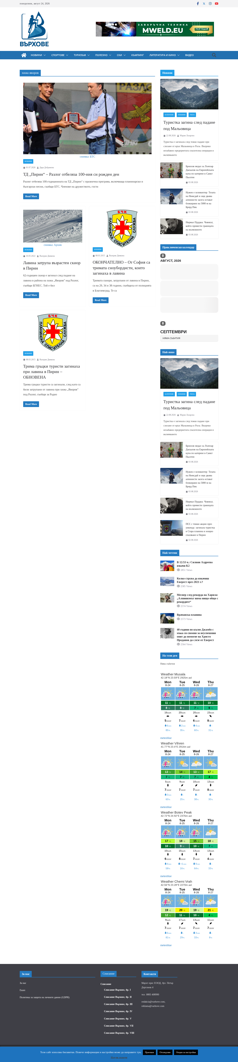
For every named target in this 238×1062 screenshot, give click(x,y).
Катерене (169, 115)
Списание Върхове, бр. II (118, 997)
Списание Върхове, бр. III (118, 1004)
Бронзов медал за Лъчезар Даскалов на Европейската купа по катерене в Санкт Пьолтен (200, 172)
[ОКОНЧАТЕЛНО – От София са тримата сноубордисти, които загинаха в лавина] (122, 228)
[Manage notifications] (230, 1054)
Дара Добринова (47, 167)
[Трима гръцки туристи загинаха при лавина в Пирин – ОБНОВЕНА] (52, 332)
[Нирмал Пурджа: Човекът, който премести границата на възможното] (171, 228)
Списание (106, 984)
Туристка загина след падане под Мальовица (189, 125)
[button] (44, 55)
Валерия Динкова (47, 256)
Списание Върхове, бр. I (117, 989)
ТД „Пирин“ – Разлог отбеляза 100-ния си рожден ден (71, 174)
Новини (36, 55)
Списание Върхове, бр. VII (118, 1025)
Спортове (57, 55)
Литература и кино (162, 55)
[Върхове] (24, 55)
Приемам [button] (149, 1052)
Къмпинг (137, 55)
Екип (22, 990)
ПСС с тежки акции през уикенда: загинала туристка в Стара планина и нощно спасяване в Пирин (200, 487)
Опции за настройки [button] (186, 1052)
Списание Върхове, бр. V (118, 1018)
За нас (23, 983)
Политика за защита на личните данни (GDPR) (45, 997)
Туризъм (80, 55)
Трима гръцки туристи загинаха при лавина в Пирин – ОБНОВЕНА (51, 371)
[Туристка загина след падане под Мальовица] (189, 94)
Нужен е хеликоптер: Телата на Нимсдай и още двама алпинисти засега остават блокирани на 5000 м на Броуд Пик (200, 199)
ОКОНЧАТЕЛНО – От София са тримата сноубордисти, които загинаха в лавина (121, 267)
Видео (189, 55)
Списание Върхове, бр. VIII (119, 1032)
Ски (119, 55)
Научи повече (119, 1057)
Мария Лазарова (187, 135)
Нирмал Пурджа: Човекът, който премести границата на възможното (199, 226)
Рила (192, 115)
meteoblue (166, 695)
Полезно (101, 55)
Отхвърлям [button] (165, 1052)
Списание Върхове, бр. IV (118, 1011)
